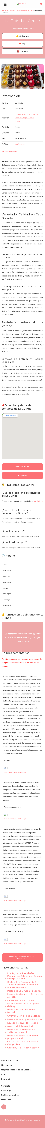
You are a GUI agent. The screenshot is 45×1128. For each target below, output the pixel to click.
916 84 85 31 (38, 501)
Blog (3, 1074)
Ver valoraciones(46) (9, 151)
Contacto (5, 1086)
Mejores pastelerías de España (16, 1070)
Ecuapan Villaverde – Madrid (22, 1023)
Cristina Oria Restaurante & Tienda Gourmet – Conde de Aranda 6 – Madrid (22, 985)
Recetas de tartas (9, 1061)
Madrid (32, 28)
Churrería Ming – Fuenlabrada (23, 1016)
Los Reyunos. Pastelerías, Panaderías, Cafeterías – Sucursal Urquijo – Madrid (25, 976)
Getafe (25, 28)
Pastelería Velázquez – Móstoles (24, 1019)
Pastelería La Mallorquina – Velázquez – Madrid (21, 1031)
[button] (41, 5)
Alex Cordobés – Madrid (20, 1026)
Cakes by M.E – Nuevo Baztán (23, 1048)
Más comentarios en (15, 772)
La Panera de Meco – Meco (21, 1000)
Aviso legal (6, 1090)
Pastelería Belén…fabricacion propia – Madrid (23, 1037)
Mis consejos (7, 1065)
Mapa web (6, 1100)
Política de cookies (10, 1095)
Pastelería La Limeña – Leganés (24, 991)
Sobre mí (5, 1079)
